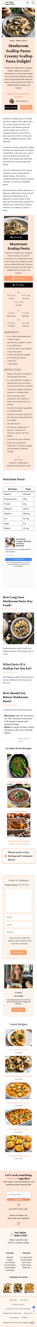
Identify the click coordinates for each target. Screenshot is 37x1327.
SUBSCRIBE (18, 1199)
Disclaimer (13, 1317)
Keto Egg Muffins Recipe (18, 1155)
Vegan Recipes (26, 1265)
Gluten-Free (26, 1267)
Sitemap (24, 1317)
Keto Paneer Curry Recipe (18, 1102)
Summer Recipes (26, 1260)
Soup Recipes (10, 1270)
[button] (26, 3)
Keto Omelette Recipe (18, 1049)
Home (12, 40)
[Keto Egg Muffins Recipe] (18, 1143)
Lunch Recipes (10, 1262)
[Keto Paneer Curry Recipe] (18, 1090)
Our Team (24, 1300)
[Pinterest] (18, 1223)
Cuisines (18, 97)
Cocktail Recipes (10, 1267)
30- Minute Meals (26, 1257)
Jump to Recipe (11, 107)
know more (18, 1010)
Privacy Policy (18, 1304)
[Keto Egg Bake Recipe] (18, 1117)
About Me (13, 1300)
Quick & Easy (26, 1262)
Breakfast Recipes (10, 1258)
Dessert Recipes (9, 1265)
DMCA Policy (29, 1313)
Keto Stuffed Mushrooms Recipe (18, 1076)
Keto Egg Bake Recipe (18, 1129)
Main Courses (21, 40)
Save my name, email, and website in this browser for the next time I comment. (19, 941)
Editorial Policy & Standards (18, 1309)
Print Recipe (26, 107)
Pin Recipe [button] (19, 285)
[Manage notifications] (32, 1322)
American (25, 94)
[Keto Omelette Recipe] (18, 1037)
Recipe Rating (11, 885)
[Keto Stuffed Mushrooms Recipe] (18, 1064)
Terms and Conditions (12, 1313)
